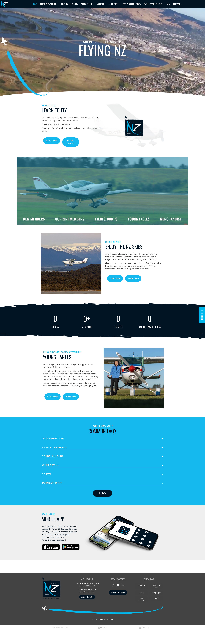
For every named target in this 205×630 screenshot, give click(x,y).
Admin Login (145, 627)
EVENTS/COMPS (133, 278)
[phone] (123, 585)
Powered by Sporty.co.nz (61, 627)
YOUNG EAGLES (52, 396)
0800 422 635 (90, 586)
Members (103, 627)
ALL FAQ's (102, 493)
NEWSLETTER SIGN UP (118, 592)
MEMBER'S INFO (115, 278)
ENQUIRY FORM (70, 396)
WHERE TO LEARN (52, 140)
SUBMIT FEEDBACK (87, 597)
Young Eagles (156, 593)
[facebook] (112, 585)
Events (141, 593)
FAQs (156, 598)
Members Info (141, 586)
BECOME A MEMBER (70, 142)
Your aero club (156, 586)
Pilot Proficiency (141, 599)
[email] (118, 585)
